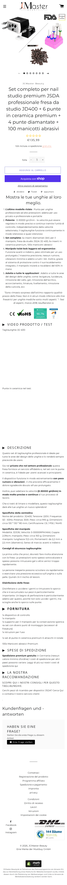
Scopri (7, 682)
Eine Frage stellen (22, 742)
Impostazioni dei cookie (33, 815)
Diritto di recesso (33, 803)
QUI (15, 682)
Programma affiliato (33, 780)
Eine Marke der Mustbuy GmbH (34, 849)
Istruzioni (34, 811)
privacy (34, 792)
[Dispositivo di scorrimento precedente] (19, 73)
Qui (61, 690)
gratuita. (47, 146)
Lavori (33, 807)
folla (24, 160)
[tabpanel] (33, 39)
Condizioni (33, 799)
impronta (33, 788)
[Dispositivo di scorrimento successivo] (47, 73)
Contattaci (33, 772)
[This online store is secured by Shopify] (33, 866)
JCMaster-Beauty (38, 845)
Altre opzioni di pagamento (33, 185)
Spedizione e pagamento (33, 784)
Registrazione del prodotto (33, 776)
